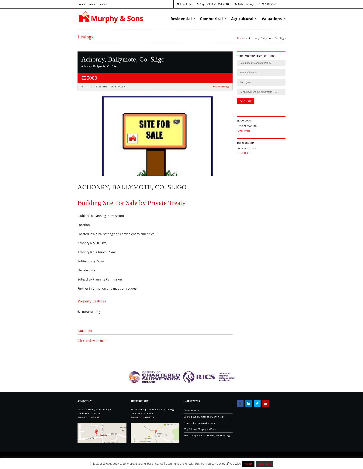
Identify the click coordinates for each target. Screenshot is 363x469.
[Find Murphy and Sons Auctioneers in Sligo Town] (102, 433)
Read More (264, 463)
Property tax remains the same (200, 423)
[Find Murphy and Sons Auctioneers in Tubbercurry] (155, 433)
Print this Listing (221, 86)
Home (81, 4)
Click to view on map (92, 341)
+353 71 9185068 (144, 413)
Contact (103, 4)
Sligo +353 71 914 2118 (214, 4)
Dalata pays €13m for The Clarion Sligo (204, 416)
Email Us (185, 4)
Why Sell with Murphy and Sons (200, 429)
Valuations (272, 18)
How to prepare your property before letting (207, 435)
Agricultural (242, 18)
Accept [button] (248, 463)
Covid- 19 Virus (191, 410)
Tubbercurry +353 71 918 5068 (256, 4)
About (92, 4)
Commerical (211, 18)
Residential (181, 18)
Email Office (244, 130)
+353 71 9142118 (91, 413)
